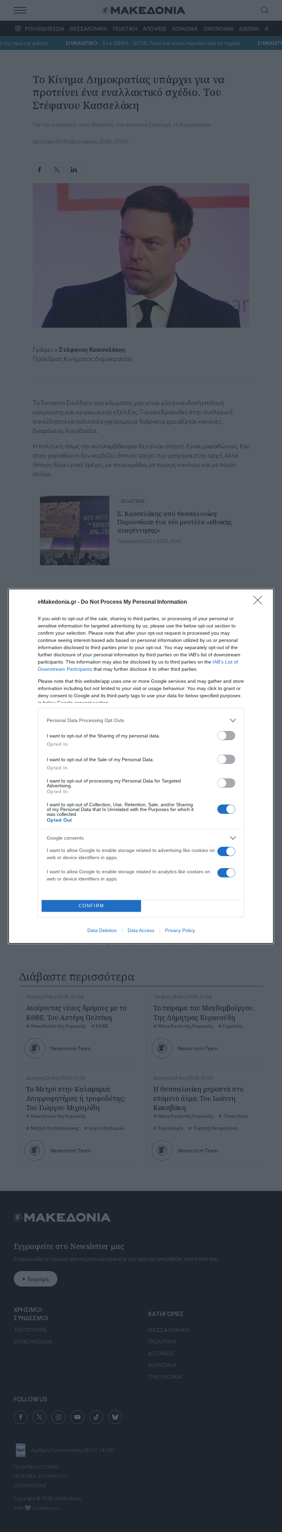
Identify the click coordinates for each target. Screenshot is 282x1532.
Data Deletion (102, 930)
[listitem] (141, 720)
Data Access (141, 930)
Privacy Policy (180, 930)
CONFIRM (91, 905)
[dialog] (141, 766)
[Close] (260, 602)
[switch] (226, 735)
